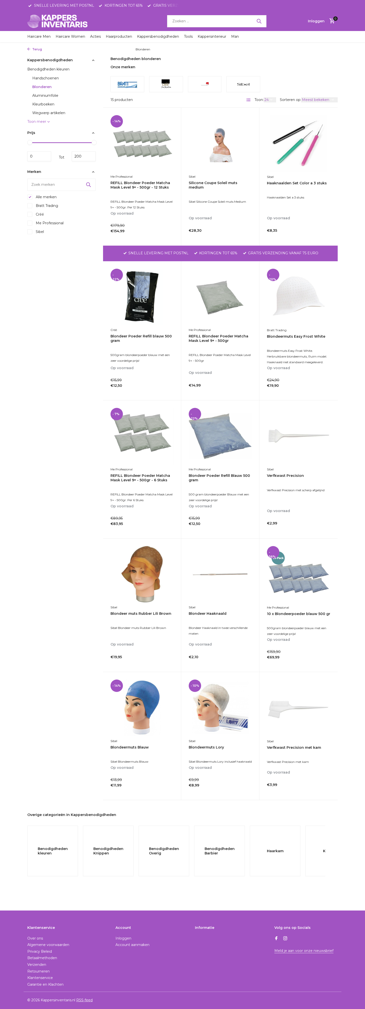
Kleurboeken (43, 104)
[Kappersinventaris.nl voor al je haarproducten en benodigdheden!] (58, 21)
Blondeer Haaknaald (207, 613)
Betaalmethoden (42, 958)
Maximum (84, 156)
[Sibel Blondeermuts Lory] (220, 708)
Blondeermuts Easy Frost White (296, 336)
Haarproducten (119, 36)
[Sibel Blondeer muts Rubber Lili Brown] (142, 574)
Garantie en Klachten (45, 984)
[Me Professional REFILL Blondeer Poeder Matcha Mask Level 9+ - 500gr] (220, 297)
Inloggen (123, 938)
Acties (95, 36)
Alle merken (46, 197)
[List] (248, 100)
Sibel (39, 231)
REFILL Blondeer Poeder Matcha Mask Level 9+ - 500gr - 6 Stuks (140, 477)
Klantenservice (40, 978)
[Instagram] (285, 939)
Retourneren (38, 971)
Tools (188, 36)
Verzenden (36, 964)
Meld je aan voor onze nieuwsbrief (303, 950)
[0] (331, 21)
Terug (37, 49)
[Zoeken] (259, 21)
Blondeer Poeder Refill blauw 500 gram (141, 338)
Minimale (39, 156)
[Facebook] (276, 939)
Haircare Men (39, 36)
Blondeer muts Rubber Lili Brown (140, 613)
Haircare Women (70, 36)
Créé (39, 214)
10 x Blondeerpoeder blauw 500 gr (298, 614)
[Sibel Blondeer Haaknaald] (220, 574)
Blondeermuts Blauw (129, 747)
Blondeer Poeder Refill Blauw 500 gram (219, 477)
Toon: (259, 100)
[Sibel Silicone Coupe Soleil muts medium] (220, 143)
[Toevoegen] (165, 233)
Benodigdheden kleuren (114, 49)
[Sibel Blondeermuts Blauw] (142, 708)
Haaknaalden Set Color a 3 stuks (297, 183)
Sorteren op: (290, 100)
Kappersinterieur (212, 36)
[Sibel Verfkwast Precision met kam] (298, 708)
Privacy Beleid (39, 951)
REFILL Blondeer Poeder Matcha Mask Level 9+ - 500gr (218, 338)
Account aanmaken (132, 945)
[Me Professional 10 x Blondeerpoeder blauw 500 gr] (298, 574)
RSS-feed (84, 1000)
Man (235, 36)
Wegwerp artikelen (48, 113)
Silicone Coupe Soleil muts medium (213, 185)
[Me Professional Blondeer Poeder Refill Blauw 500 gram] (220, 436)
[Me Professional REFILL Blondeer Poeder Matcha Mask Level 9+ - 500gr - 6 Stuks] (142, 436)
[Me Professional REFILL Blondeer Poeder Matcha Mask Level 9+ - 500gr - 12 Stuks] (142, 143)
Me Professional (49, 223)
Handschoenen (45, 78)
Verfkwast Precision (285, 475)
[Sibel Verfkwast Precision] (298, 436)
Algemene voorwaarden (48, 945)
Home (48, 49)
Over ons (35, 938)
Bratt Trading (46, 205)
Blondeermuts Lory (206, 747)
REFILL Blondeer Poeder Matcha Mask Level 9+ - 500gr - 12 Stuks (140, 185)
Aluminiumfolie (45, 95)
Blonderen (42, 87)
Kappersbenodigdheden (158, 36)
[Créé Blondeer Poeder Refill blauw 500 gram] (142, 297)
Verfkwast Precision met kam (294, 747)
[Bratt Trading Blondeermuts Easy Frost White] (298, 297)
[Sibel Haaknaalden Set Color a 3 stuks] (298, 143)
